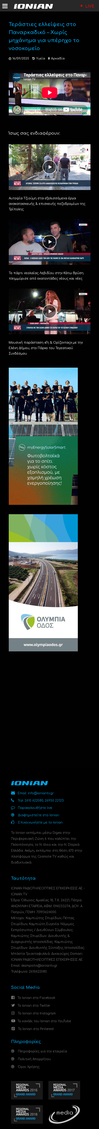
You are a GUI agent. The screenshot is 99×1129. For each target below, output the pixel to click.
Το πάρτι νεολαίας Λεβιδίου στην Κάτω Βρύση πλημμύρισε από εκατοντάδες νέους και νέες (46, 275)
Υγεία (40, 58)
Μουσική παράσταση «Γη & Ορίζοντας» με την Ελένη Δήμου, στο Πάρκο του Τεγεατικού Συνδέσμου (46, 348)
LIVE (89, 6)
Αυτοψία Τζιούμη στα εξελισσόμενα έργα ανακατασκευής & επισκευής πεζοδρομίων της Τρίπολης (47, 204)
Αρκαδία (58, 58)
